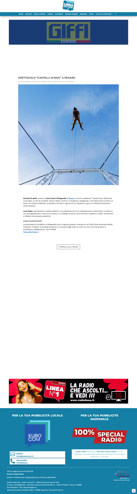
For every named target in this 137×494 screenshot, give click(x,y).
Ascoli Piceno (39, 14)
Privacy (10, 474)
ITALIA (91, 14)
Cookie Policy (18, 474)
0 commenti (69, 82)
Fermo (50, 14)
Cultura (61, 82)
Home (21, 14)
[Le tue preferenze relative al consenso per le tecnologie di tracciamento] (134, 491)
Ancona (28, 14)
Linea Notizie (25, 82)
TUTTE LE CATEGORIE (103, 14)
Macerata (59, 14)
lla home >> (31, 232)
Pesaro (71, 198)
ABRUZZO (83, 14)
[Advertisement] (68, 59)
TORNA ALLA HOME (68, 247)
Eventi (55, 82)
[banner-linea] (68, 403)
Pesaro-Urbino (71, 14)
